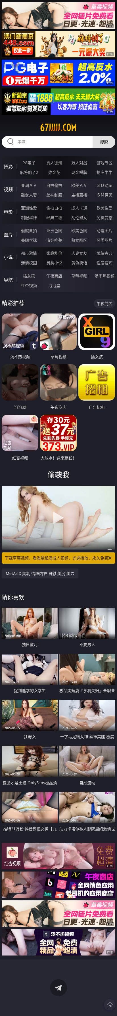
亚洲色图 (54, 230)
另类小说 (54, 262)
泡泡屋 (54, 285)
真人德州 (54, 162)
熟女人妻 (29, 195)
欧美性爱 (104, 208)
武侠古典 (104, 253)
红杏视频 (29, 285)
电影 (8, 212)
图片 (8, 235)
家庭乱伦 (54, 253)
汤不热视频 (104, 275)
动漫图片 (104, 230)
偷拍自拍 (54, 208)
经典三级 (54, 217)
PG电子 (28, 162)
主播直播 (79, 195)
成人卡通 (79, 208)
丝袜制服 (54, 195)
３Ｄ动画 (104, 185)
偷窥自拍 (29, 230)
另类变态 (104, 217)
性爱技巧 (104, 262)
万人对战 (79, 162)
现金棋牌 (79, 172)
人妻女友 (79, 253)
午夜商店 (54, 275)
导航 (8, 280)
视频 (8, 189)
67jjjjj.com (58, 127)
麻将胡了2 (29, 172)
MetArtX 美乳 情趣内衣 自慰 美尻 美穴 (40, 573)
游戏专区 (104, 162)
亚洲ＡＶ (29, 185)
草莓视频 (79, 275)
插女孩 (29, 275)
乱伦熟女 (79, 217)
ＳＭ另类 (104, 195)
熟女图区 (79, 240)
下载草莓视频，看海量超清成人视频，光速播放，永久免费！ (58, 558)
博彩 (8, 167)
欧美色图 (79, 230)
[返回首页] (109, 1004)
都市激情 (29, 253)
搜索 (104, 141)
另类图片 (104, 240)
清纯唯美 (54, 240)
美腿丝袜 (29, 240)
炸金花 (54, 172)
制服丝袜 (29, 217)
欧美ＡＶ (79, 185)
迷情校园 (29, 262)
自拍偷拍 (54, 185)
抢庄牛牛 (104, 172)
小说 (8, 257)
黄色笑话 (79, 262)
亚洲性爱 (29, 208)
